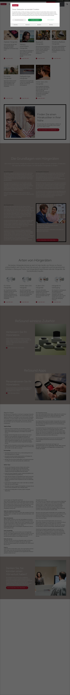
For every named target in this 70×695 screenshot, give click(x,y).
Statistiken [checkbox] (39, 24)
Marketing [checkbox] (51, 24)
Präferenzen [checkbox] (27, 24)
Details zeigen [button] (50, 19)
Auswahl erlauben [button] (19, 20)
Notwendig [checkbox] (15, 24)
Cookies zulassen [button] (35, 20)
